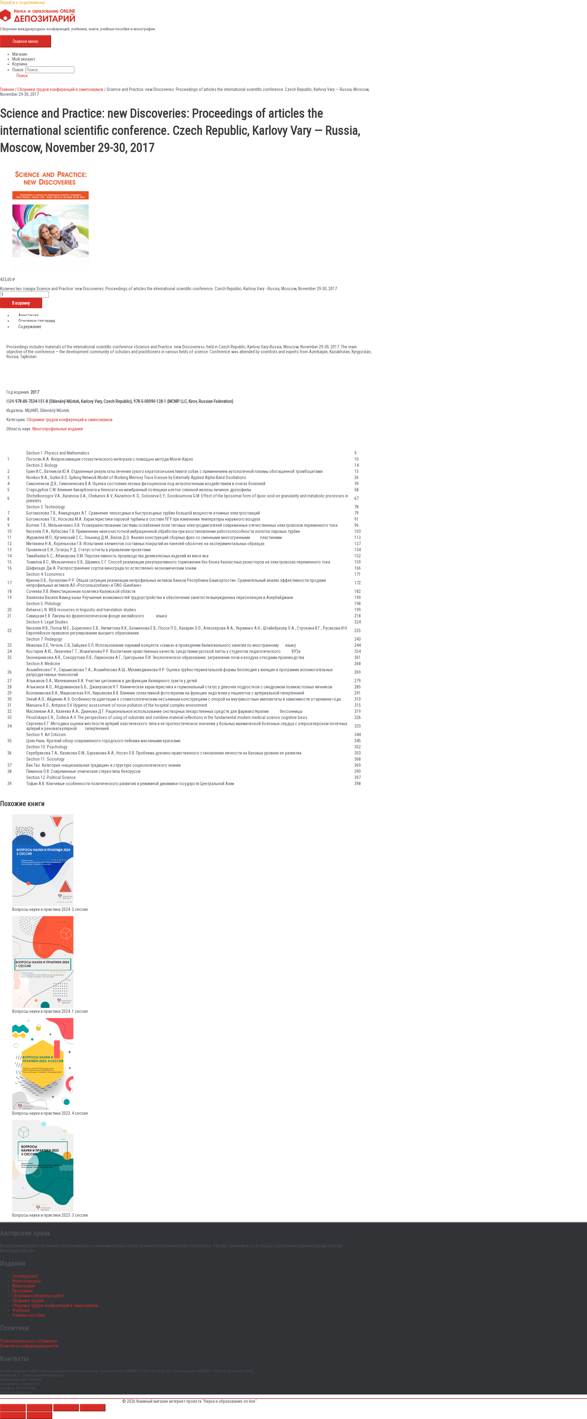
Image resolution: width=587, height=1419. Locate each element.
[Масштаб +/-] (13, 1407)
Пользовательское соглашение (28, 1341)
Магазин (19, 54)
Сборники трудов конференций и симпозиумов (60, 89)
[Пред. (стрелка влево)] (13, 1415)
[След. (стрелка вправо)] (39, 1415)
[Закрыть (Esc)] (92, 1407)
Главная (7, 89)
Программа (22, 1290)
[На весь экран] (39, 1407)
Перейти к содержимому (22, 2)
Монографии (23, 1285)
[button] (20, 75)
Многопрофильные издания (57, 428)
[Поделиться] (66, 1407)
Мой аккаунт (23, 59)
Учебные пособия (28, 1315)
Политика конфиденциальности (29, 1345)
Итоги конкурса (26, 1281)
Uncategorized (25, 1276)
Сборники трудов (28, 1300)
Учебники (21, 1310)
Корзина (19, 64)
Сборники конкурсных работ (38, 1295)
